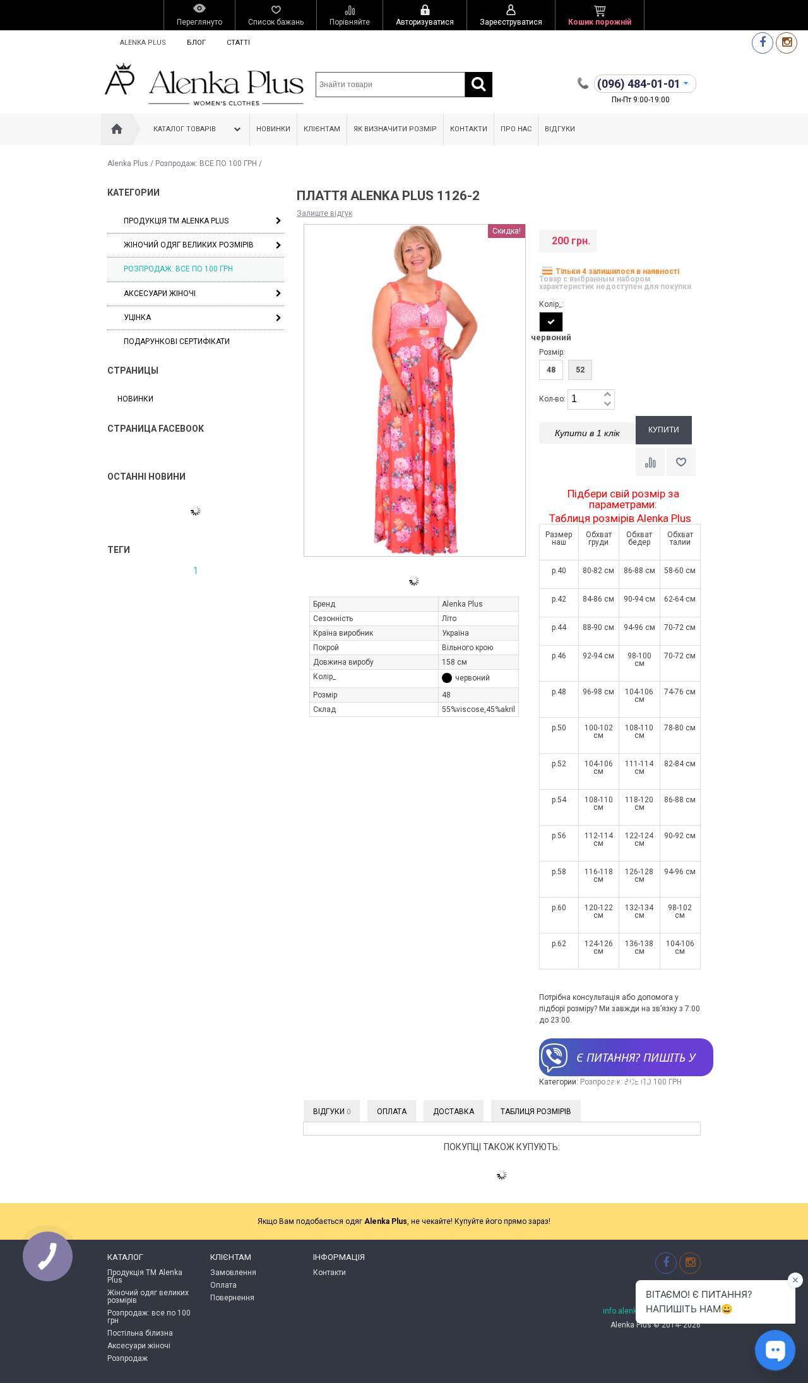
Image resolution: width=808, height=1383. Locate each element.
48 (551, 369)
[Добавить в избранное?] (681, 462)
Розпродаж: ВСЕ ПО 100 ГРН (206, 163)
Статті (238, 43)
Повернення (232, 1297)
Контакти (468, 129)
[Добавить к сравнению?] (650, 462)
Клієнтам (322, 129)
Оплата (392, 1111)
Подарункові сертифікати (177, 341)
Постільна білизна (140, 1333)
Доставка (453, 1111)
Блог (196, 43)
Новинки (273, 129)
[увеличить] (607, 395)
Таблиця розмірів (536, 1111)
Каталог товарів (184, 129)
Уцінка (137, 317)
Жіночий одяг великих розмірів (189, 244)
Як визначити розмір (395, 129)
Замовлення (233, 1272)
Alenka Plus (143, 43)
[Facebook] (762, 42)
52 (580, 369)
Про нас (516, 129)
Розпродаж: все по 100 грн (149, 1317)
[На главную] (117, 129)
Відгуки (560, 129)
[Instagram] (786, 42)
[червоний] (551, 322)
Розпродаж (127, 1358)
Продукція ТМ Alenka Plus (176, 221)
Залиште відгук (324, 213)
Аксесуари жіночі (160, 293)
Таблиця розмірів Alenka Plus (620, 518)
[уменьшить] (607, 404)
